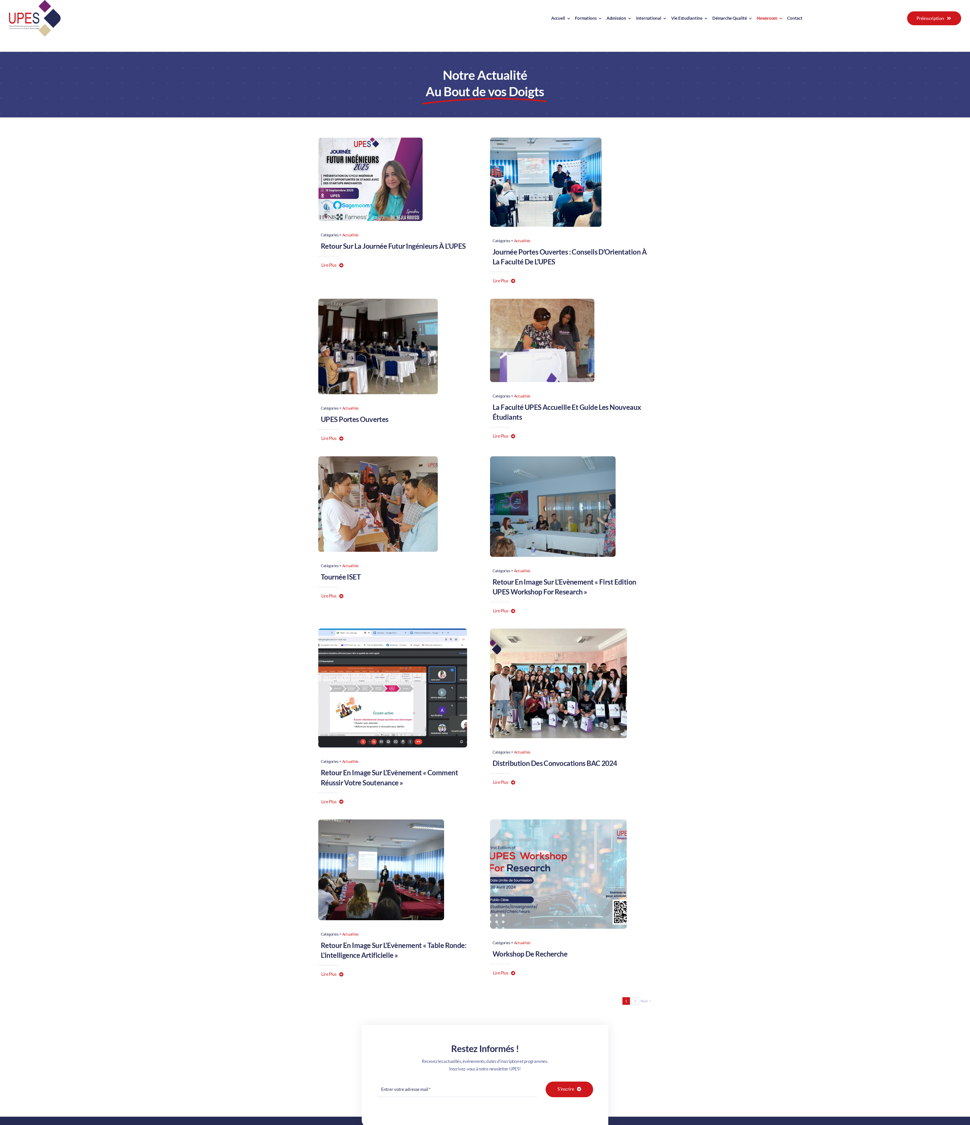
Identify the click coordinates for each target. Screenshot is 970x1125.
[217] (381, 821)
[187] (378, 301)
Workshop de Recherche (530, 953)
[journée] (370, 139)
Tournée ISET (341, 576)
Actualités (350, 235)
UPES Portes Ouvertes (355, 419)
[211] (558, 630)
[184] (545, 139)
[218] (558, 821)
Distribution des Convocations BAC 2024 (555, 763)
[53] (392, 630)
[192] (542, 301)
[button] (332, 265)
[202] (553, 458)
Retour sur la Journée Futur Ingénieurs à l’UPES (393, 246)
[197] (378, 458)
